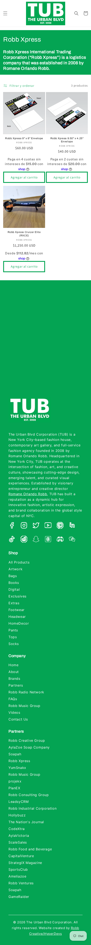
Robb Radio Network (26, 692)
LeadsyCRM (18, 801)
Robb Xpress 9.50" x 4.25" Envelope (67, 140)
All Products (18, 562)
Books (13, 582)
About (13, 672)
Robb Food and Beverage (30, 849)
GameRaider (18, 897)
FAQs (12, 699)
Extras (13, 603)
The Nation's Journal (26, 822)
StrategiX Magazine (25, 863)
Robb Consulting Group (28, 795)
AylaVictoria (18, 835)
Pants (13, 630)
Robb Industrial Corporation (32, 808)
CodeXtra (16, 829)
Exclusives (17, 596)
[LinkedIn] (72, 526)
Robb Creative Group (26, 740)
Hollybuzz (17, 815)
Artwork (15, 569)
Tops (12, 637)
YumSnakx (17, 768)
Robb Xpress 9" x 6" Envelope (24, 138)
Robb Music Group (24, 706)
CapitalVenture (21, 856)
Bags (12, 576)
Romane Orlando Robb (27, 494)
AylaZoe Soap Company (29, 747)
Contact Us (18, 719)
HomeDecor (18, 623)
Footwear (16, 610)
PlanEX (14, 788)
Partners (15, 685)
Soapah (14, 754)
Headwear (17, 616)
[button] (5, 13)
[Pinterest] (60, 526)
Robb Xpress (19, 761)
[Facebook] (11, 526)
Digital (14, 589)
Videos (14, 712)
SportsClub (18, 869)
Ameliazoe (17, 876)
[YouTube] (48, 526)
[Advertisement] (45, 342)
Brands (14, 678)
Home (13, 665)
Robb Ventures (21, 883)
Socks (13, 644)
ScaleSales (17, 842)
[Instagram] (24, 526)
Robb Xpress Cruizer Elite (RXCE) (24, 234)
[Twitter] (36, 526)
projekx (14, 781)
